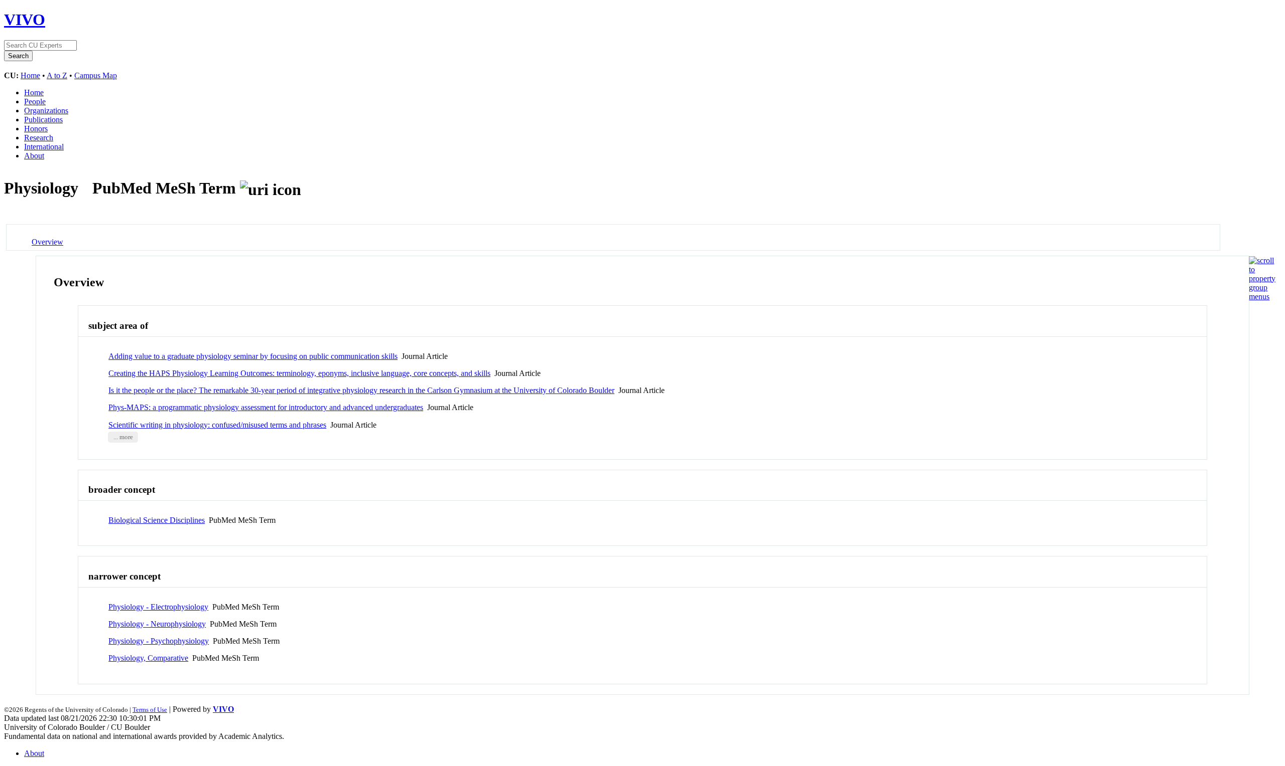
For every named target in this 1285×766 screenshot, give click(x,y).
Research (38, 137)
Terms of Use (150, 709)
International (44, 146)
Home (30, 75)
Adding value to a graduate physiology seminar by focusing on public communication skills (253, 356)
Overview (47, 242)
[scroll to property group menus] (1262, 296)
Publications (43, 119)
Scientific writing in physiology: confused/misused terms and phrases (217, 425)
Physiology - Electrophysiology (158, 607)
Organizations (46, 110)
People (35, 101)
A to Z (57, 75)
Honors (36, 128)
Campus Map (95, 75)
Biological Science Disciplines (156, 520)
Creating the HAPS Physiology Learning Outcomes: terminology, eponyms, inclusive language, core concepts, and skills (299, 373)
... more (123, 437)
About (34, 155)
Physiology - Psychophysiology (158, 641)
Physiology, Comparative (148, 658)
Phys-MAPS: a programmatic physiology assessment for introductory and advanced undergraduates (265, 407)
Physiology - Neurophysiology (157, 624)
